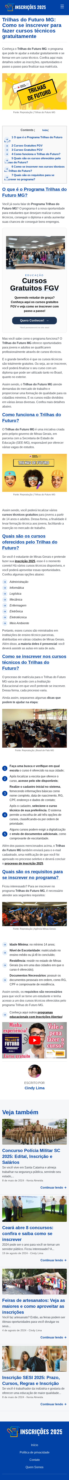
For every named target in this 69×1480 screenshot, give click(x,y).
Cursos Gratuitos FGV (27, 145)
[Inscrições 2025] (25, 6)
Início (34, 1445)
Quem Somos (34, 1467)
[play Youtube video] (34, 1040)
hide (45, 130)
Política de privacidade (34, 1452)
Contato (34, 1459)
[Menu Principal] (62, 7)
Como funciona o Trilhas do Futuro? (36, 154)
